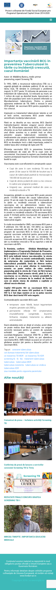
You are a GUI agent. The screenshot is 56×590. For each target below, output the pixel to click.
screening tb (9, 359)
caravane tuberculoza (21, 349)
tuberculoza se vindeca (35, 365)
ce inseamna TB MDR (14, 356)
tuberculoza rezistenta (14, 365)
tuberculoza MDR (23, 362)
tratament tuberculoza (34, 359)
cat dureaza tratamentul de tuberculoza (21, 352)
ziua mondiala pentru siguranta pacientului (22, 371)
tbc (21, 359)
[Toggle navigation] (51, 20)
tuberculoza (9, 362)
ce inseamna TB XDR (34, 356)
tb (17, 359)
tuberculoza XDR (11, 368)
